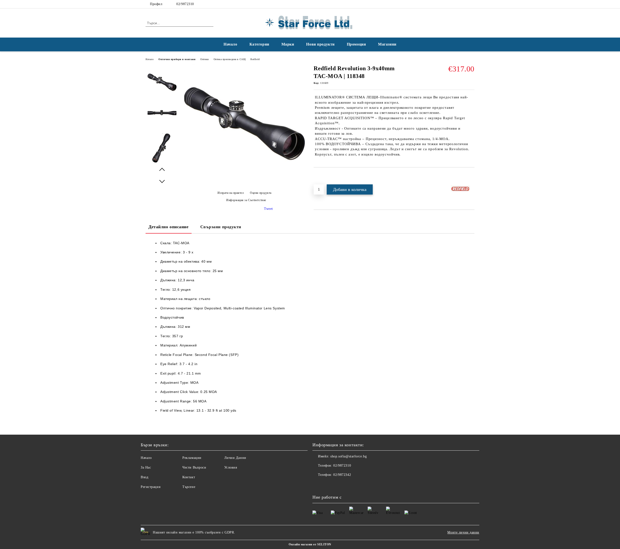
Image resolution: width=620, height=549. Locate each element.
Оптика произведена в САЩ (230, 59)
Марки (287, 44)
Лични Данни (235, 458)
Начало (230, 44)
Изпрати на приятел (230, 193)
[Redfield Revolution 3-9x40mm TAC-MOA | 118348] (244, 184)
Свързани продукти (220, 226)
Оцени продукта (260, 193)
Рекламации (192, 458)
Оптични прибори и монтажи (176, 59)
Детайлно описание (168, 226)
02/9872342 (342, 475)
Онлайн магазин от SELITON (310, 544)
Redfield (255, 59)
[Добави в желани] (322, 176)
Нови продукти (320, 44)
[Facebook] (464, 4)
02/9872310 (185, 4)
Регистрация (150, 487)
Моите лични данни (463, 532)
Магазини (387, 44)
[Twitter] (471, 4)
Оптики (204, 59)
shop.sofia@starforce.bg (348, 456)
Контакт (188, 477)
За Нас (146, 467)
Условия (230, 467)
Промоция (356, 44)
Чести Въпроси (194, 467)
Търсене (188, 487)
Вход (144, 477)
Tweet (268, 209)
